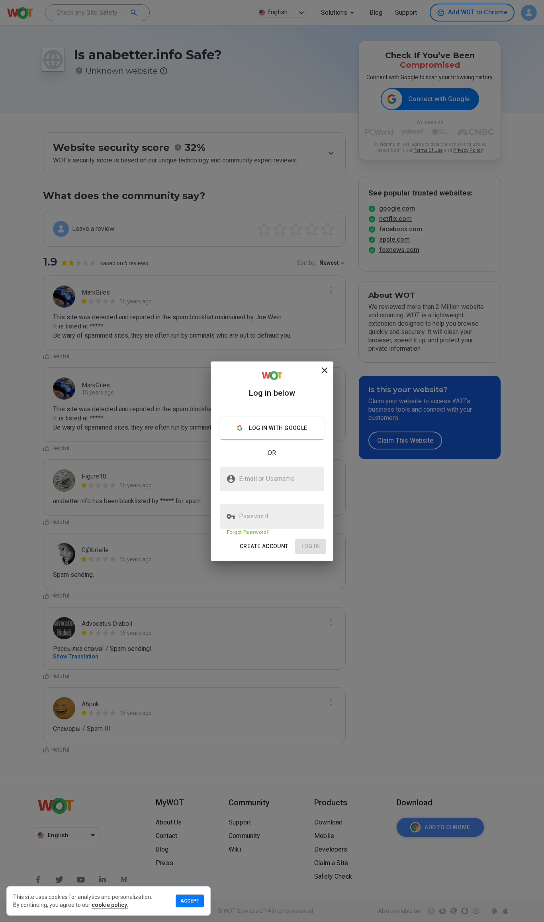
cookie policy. (110, 905)
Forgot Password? (247, 532)
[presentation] (272, 461)
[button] (264, 546)
